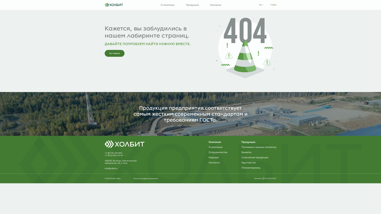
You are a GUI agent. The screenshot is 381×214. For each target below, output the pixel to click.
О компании (168, 4)
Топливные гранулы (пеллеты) (258, 147)
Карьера (214, 157)
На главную (114, 53)
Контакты (215, 4)
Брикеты (246, 152)
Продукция (192, 4)
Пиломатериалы (250, 167)
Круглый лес (248, 162)
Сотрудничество (218, 152)
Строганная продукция (254, 157)
